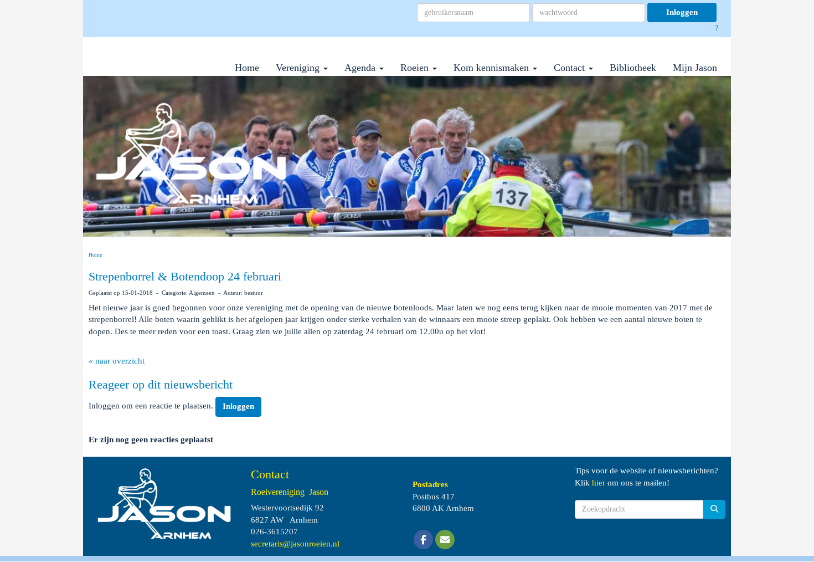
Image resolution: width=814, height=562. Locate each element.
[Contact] (445, 540)
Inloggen (682, 12)
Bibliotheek (633, 67)
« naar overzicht (117, 360)
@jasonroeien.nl (295, 543)
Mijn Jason (695, 67)
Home (247, 67)
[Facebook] (423, 540)
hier (598, 482)
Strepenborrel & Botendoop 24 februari (185, 276)
